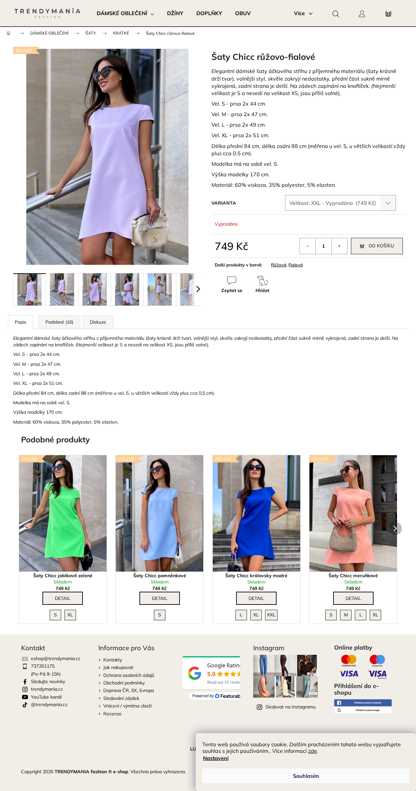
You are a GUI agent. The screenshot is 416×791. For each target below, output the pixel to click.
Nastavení (216, 758)
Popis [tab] (20, 322)
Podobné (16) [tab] (59, 322)
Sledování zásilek (121, 698)
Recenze (112, 714)
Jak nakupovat (118, 667)
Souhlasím (306, 776)
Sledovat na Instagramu (290, 707)
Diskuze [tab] (98, 322)
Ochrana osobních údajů (128, 675)
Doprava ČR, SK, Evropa (128, 690)
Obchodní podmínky (124, 683)
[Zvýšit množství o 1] (339, 246)
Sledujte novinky (48, 681)
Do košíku (381, 246)
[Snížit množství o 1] (308, 246)
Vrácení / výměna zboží (127, 706)
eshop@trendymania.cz (55, 658)
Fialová (295, 264)
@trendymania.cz (49, 704)
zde (312, 751)
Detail (62, 598)
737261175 (43, 666)
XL (70, 615)
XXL (271, 615)
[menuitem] (125, 13)
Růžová (278, 264)
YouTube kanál (46, 697)
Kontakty (112, 660)
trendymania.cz (47, 689)
